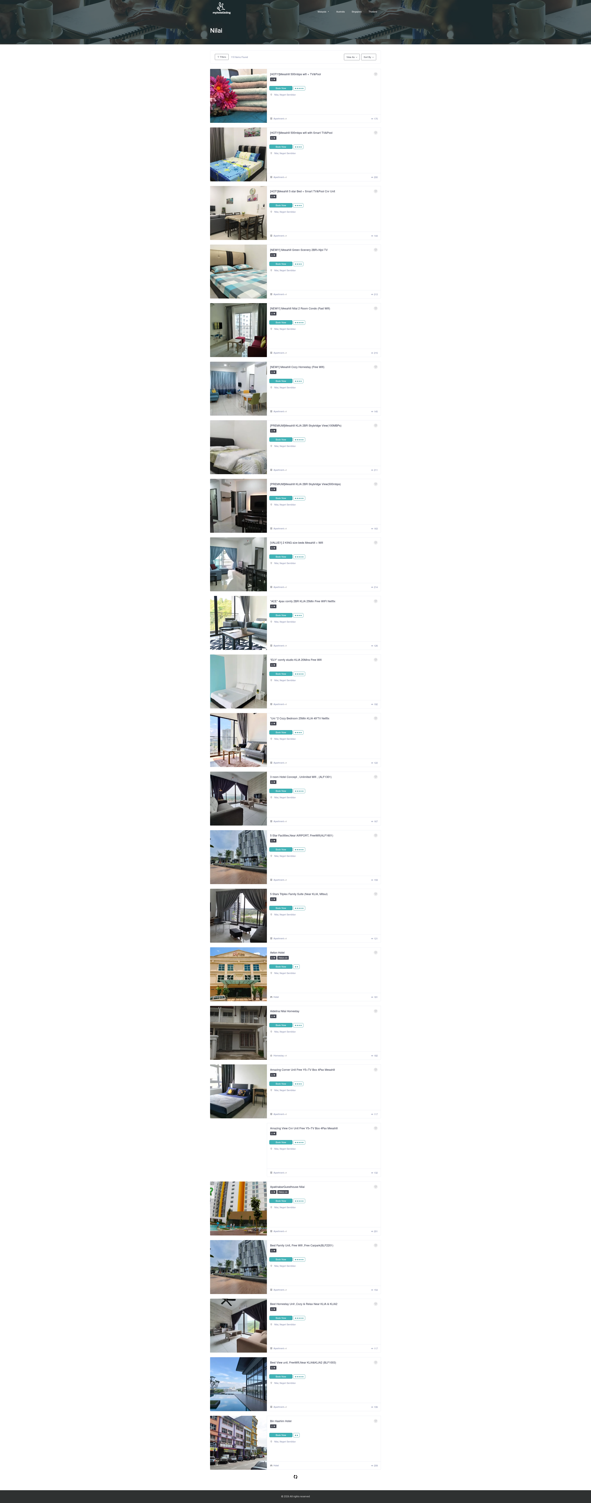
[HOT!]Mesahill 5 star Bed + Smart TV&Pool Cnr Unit (302, 191)
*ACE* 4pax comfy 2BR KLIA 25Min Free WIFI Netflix (302, 601)
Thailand (373, 11)
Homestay (278, 1055)
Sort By (367, 57)
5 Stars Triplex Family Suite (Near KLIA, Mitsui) (299, 894)
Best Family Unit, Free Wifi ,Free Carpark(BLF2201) (301, 1245)
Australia (340, 11)
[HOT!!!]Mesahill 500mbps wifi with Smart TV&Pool (301, 133)
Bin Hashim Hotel (280, 1421)
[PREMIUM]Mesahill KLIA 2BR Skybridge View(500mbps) (305, 484)
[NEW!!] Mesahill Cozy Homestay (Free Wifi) (297, 367)
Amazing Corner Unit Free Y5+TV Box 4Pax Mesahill (302, 1069)
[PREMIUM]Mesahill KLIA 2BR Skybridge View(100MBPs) (306, 425)
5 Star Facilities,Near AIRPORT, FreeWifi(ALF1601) (301, 835)
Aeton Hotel (277, 952)
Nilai (276, 94)
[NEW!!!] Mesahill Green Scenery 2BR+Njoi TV (299, 250)
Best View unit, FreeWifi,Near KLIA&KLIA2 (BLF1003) (303, 1362)
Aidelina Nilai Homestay (284, 1011)
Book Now (281, 88)
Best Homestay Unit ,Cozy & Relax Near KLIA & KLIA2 (303, 1304)
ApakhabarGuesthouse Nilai (287, 1187)
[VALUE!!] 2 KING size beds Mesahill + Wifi (296, 542)
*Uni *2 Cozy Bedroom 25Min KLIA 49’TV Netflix (299, 718)
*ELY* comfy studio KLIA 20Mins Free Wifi (296, 660)
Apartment (278, 118)
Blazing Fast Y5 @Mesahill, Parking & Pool (296, 1479)
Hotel (276, 996)
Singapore (357, 11)
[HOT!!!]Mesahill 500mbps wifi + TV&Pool (295, 74)
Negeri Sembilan (288, 94)
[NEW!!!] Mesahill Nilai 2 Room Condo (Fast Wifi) (300, 308)
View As (350, 57)
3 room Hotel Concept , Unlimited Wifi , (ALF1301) (301, 777)
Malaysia (322, 11)
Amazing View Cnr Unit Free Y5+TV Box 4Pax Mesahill (304, 1128)
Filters (222, 56)
